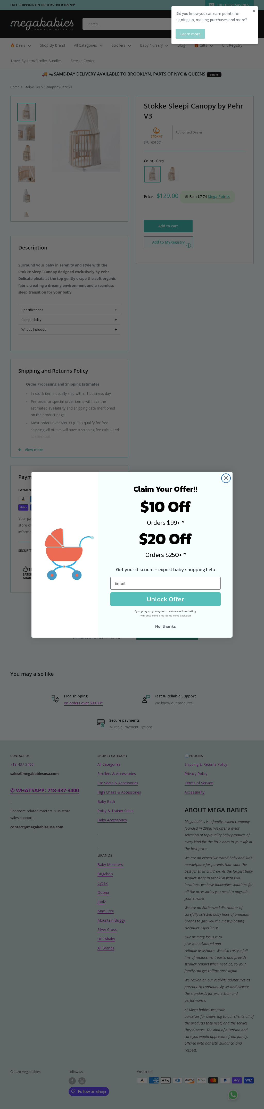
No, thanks (165, 626)
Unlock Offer (165, 599)
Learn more (190, 33)
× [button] (254, 10)
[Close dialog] (225, 478)
